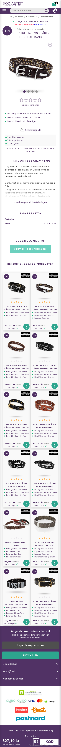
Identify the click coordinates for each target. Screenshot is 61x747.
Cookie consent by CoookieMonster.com (44, 745)
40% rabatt (40, 25)
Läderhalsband (46, 17)
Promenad (19, 17)
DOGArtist (39, 29)
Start (11, 17)
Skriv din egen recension (30, 249)
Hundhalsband (32, 17)
